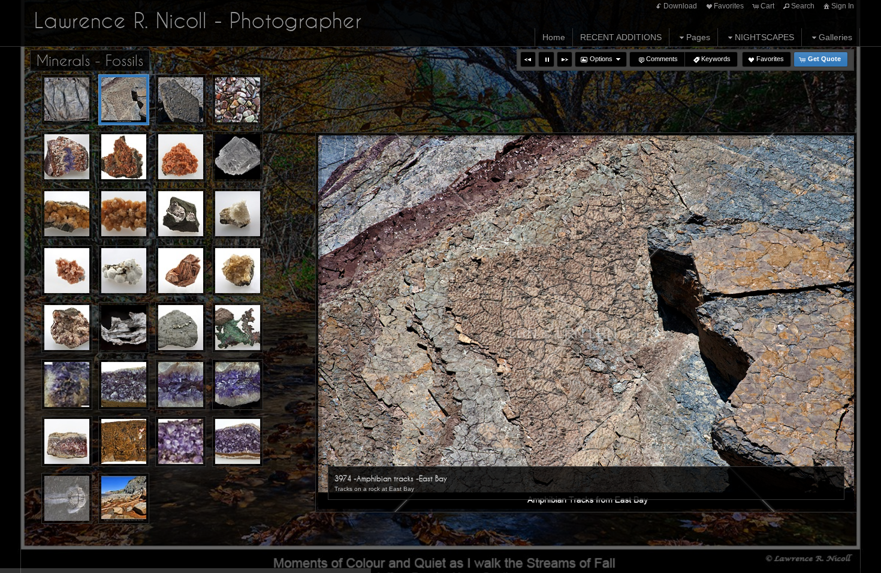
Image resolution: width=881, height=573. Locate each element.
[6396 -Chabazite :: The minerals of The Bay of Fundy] (180, 156)
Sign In (842, 6)
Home (553, 37)
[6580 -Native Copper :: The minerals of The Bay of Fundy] (237, 327)
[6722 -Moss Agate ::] (123, 441)
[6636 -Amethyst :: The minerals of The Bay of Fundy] (180, 384)
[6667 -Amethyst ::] (237, 384)
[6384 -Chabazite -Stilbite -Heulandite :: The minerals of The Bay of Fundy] (123, 156)
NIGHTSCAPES (764, 37)
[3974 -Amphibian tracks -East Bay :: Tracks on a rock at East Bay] (123, 99)
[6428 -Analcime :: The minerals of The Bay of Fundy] (123, 213)
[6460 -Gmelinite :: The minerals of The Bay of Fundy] (66, 270)
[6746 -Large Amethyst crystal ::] (180, 441)
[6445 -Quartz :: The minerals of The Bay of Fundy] (180, 213)
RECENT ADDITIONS (621, 37)
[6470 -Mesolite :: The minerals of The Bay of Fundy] (123, 270)
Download (680, 6)
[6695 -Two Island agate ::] (66, 441)
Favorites (729, 6)
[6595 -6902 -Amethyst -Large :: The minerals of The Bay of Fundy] (66, 384)
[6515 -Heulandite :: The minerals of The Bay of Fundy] (66, 327)
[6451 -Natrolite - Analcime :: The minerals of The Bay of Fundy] (237, 213)
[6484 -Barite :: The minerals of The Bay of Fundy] (180, 270)
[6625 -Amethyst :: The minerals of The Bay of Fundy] (123, 384)
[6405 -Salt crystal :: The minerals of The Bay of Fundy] (237, 156)
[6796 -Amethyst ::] (237, 441)
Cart (767, 6)
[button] (528, 59)
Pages (698, 37)
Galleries (835, 37)
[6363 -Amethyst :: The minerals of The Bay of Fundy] (66, 156)
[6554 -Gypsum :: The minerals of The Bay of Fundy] (123, 327)
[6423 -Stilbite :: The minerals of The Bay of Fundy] (66, 213)
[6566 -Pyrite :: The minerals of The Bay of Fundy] (180, 327)
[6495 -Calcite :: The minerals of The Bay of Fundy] (237, 270)
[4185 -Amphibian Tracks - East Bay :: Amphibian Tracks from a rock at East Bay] (180, 99)
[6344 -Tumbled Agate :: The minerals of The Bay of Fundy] (237, 99)
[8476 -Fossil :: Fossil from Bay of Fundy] (66, 498)
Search (802, 6)
